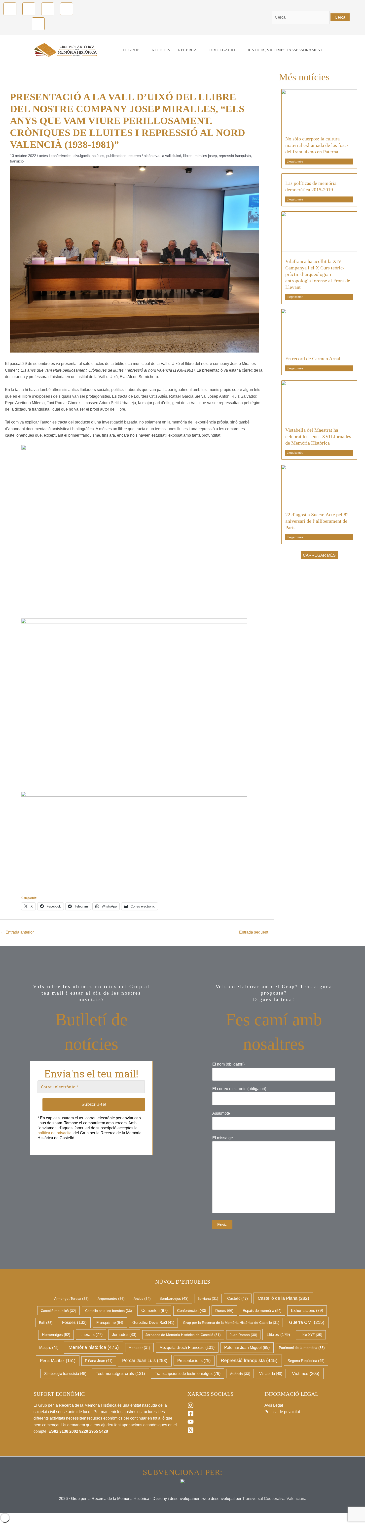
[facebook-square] (190, 1415)
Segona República (306, 1361)
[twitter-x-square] (190, 1432)
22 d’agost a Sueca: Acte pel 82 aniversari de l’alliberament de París (317, 521)
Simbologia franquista (65, 1374)
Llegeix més (295, 161)
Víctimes (305, 1373)
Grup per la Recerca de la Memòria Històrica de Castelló (231, 1323)
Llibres (187, 156)
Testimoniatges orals (120, 1373)
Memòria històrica (94, 1347)
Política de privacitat (282, 1412)
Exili (46, 1323)
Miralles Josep (205, 156)
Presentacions (194, 1361)
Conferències (191, 1311)
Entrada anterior (17, 932)
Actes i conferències (55, 156)
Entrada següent (256, 932)
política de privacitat (55, 1133)
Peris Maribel (57, 1360)
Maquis (49, 1348)
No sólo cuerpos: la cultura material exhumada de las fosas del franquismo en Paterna (317, 145)
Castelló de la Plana (283, 1298)
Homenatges (56, 1334)
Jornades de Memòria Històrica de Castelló (183, 1335)
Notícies (98, 156)
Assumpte (221, 1113)
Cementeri (154, 1310)
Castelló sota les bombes (108, 1311)
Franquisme (109, 1322)
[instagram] (190, 1407)
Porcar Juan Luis (144, 1360)
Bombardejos (173, 1298)
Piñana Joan (98, 1361)
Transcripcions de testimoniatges (187, 1373)
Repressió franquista (235, 156)
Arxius (142, 1298)
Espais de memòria (262, 1310)
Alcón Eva (151, 156)
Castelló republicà (58, 1311)
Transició (17, 161)
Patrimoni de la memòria (302, 1348)
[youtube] (190, 1423)
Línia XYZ (310, 1335)
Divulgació (81, 156)
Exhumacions (307, 1310)
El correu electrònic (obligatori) (239, 1089)
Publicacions (116, 156)
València (240, 1374)
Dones (224, 1310)
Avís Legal (273, 1405)
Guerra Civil (306, 1322)
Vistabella (270, 1374)
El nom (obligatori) (228, 1064)
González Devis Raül (153, 1323)
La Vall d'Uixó (171, 156)
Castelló (237, 1298)
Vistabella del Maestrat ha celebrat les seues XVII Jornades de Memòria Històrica (318, 436)
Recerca (134, 156)
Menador (139, 1348)
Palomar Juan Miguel (247, 1347)
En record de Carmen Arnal (312, 358)
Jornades (124, 1334)
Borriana (207, 1298)
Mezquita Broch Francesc (187, 1347)
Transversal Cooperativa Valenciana (274, 1498)
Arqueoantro (111, 1298)
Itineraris (91, 1334)
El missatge (222, 1138)
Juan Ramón (243, 1335)
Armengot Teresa (71, 1298)
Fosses (74, 1322)
